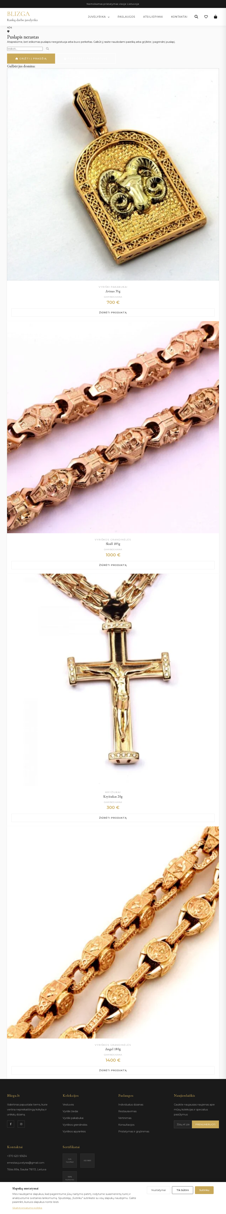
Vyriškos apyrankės (74, 1131)
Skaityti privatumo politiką (27, 1207)
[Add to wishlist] (212, 74)
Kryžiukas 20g (113, 796)
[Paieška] (196, 17)
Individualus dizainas (130, 1104)
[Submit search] (47, 49)
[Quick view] (212, 83)
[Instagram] (21, 1124)
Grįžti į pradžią (32, 58)
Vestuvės (68, 1104)
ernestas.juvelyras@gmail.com (25, 1162)
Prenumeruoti (205, 1124)
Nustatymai (158, 1190)
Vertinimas (124, 1118)
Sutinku (204, 1190)
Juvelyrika (97, 16)
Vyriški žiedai (70, 1111)
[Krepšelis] (215, 17)
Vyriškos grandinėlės (75, 1124)
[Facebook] (10, 1124)
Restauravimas (127, 1111)
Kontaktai (179, 16)
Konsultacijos (126, 1124)
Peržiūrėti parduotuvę (87, 58)
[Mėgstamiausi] (206, 16)
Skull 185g (113, 544)
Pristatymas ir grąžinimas (133, 1131)
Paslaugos (126, 16)
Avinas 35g (113, 291)
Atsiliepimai (153, 16)
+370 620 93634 (17, 1156)
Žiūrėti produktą (113, 312)
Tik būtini (182, 1190)
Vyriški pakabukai (73, 1118)
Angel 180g (113, 1049)
